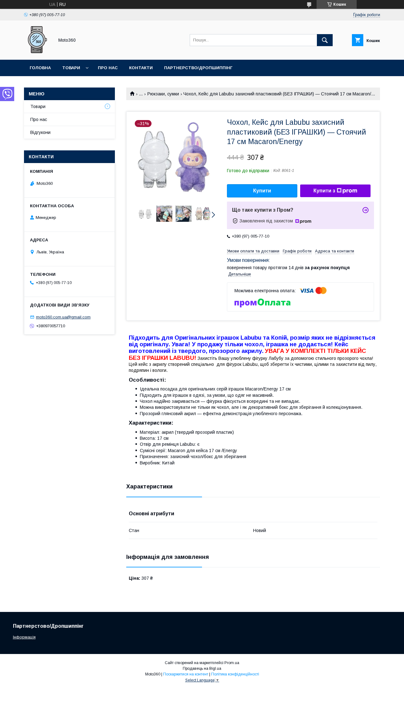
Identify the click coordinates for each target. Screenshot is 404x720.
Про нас (108, 67)
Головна (40, 67)
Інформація (24, 637)
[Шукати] (325, 40)
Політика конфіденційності (235, 674)
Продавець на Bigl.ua (202, 668)
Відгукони (40, 132)
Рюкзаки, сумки (163, 93)
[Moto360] (37, 51)
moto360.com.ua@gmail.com (63, 317)
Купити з (324, 190)
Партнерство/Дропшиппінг (198, 67)
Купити (262, 190)
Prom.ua (231, 663)
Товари (71, 67)
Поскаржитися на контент (185, 674)
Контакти (141, 67)
